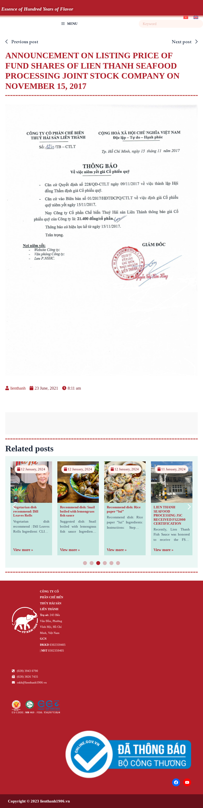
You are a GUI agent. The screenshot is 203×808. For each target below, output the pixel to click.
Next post (182, 42)
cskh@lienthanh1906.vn (31, 682)
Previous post (24, 42)
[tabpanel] (31, 508)
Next (189, 507)
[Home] (25, 621)
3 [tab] (98, 563)
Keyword (198, 24)
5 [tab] (111, 563)
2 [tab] (92, 563)
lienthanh (18, 388)
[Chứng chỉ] (36, 712)
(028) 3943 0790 (27, 670)
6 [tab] (118, 563)
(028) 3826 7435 (27, 676)
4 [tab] (105, 563)
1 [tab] (85, 563)
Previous (14, 507)
